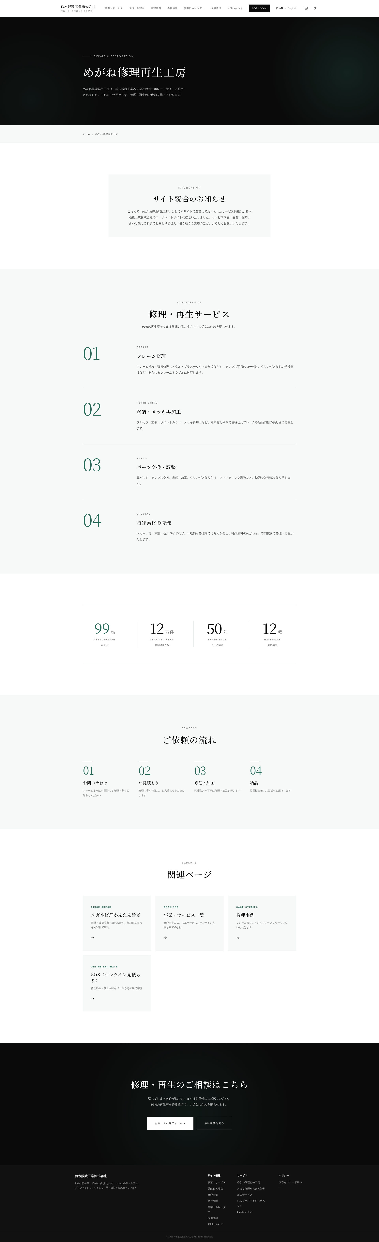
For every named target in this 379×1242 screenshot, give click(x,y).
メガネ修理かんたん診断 (251, 1188)
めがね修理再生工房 (248, 1182)
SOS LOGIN (259, 8)
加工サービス (244, 1194)
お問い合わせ (235, 8)
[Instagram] (306, 8)
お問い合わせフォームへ (170, 1123)
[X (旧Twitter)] (315, 8)
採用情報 (216, 8)
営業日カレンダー (194, 8)
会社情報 (172, 8)
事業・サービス (114, 8)
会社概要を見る (214, 1123)
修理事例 (156, 8)
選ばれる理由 (137, 8)
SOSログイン (244, 1211)
